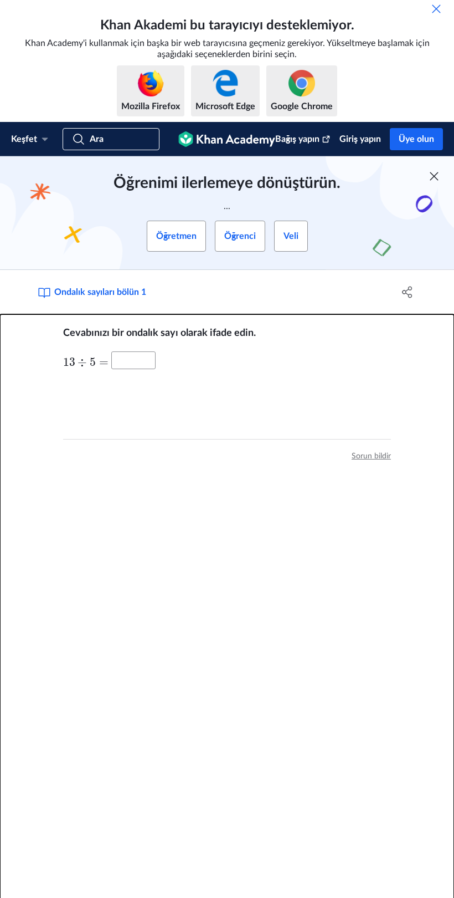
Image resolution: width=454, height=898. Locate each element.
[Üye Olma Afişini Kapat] (434, 176)
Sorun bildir (371, 456)
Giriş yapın (360, 139)
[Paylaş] (407, 292)
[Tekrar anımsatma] (436, 9)
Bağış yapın (297, 139)
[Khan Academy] (226, 139)
